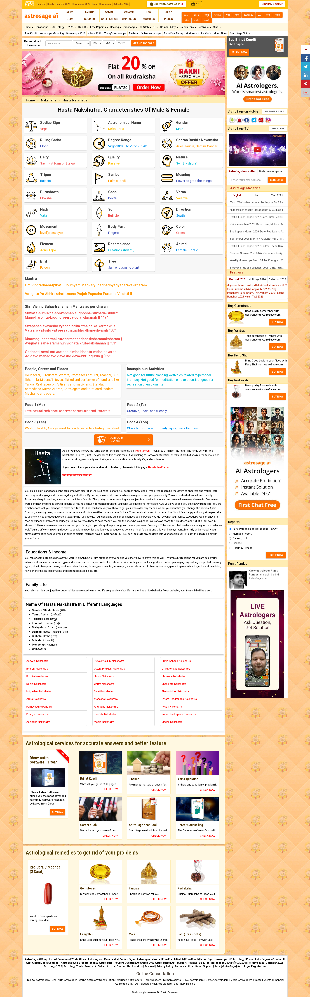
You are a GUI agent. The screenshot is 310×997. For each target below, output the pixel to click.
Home (27, 27)
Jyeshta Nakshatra (105, 714)
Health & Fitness (242, 547)
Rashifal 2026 (63, 4)
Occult (82, 27)
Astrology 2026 (53, 966)
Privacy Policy (164, 966)
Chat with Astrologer (167, 4)
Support (208, 966)
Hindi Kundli (192, 33)
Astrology (58, 27)
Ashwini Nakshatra (37, 661)
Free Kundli (31, 33)
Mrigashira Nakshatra (38, 691)
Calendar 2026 (120, 4)
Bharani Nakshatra (37, 668)
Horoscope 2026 (81, 4)
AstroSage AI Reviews (184, 962)
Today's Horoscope (115, 33)
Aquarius (149, 19)
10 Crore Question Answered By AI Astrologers (142, 962)
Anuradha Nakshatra (106, 706)
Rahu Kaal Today (173, 33)
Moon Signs (220, 33)
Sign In (266, 4)
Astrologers (95, 959)
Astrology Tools (73, 966)
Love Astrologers (193, 980)
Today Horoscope (101, 4)
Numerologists (172, 980)
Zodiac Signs (127, 959)
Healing (114, 27)
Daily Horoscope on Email (273, 171)
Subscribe (278, 128)
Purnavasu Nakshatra (39, 706)
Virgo (168, 12)
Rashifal (41, 4)
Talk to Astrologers (38, 980)
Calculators (187, 27)
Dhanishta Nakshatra (174, 684)
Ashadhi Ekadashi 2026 (273, 285)
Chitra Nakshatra (104, 684)
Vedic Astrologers (241, 980)
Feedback (90, 966)
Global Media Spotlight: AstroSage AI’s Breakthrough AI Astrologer (72, 962)
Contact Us (123, 966)
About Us (137, 966)
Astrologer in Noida (149, 959)
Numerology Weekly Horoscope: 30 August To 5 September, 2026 (259, 209)
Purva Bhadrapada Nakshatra (179, 714)
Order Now (276, 555)
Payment (149, 966)
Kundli (50, 4)
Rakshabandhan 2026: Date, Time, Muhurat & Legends (259, 224)
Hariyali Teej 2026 (261, 289)
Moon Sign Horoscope (213, 959)
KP (155, 27)
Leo (148, 12)
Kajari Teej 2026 (254, 296)
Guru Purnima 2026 (238, 289)
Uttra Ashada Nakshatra (176, 668)
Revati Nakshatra (172, 706)
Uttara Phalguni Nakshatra (109, 668)
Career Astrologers (217, 980)
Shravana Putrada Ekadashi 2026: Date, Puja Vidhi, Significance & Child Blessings (259, 267)
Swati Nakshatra (104, 691)
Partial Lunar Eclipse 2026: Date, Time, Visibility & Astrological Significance (259, 217)
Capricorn (129, 19)
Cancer (129, 12)
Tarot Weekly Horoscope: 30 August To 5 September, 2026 (259, 202)
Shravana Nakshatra (173, 676)
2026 (71, 27)
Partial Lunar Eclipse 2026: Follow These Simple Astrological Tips (259, 246)
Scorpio (89, 19)
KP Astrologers (140, 983)
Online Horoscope (151, 33)
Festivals (203, 27)
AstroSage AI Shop (240, 33)
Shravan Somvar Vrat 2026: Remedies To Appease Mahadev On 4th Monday (259, 253)
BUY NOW (57, 812)
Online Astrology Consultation (97, 980)
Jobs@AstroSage (225, 966)
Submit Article (106, 966)
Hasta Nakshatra (75, 100)
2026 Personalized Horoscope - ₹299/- (256, 528)
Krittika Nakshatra (37, 676)
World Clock (78, 959)
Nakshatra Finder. (159, 467)
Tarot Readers (153, 980)
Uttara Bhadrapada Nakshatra (179, 699)
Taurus (89, 12)
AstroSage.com (170, 992)
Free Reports (98, 27)
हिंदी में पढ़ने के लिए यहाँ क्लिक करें (76, 475)
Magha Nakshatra (172, 722)
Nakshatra (48, 100)
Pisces (168, 19)
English (237, 195)
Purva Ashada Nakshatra (176, 661)
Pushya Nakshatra (37, 714)
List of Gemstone (59, 959)
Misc (216, 27)
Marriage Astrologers (130, 980)
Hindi (257, 195)
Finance (237, 543)
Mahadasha (111, 959)
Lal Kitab (206, 33)
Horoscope (42, 27)
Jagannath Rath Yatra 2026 (243, 285)
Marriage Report (242, 533)
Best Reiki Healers (184, 983)
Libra (70, 19)
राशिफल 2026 (94, 33)
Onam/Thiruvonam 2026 (261, 292)
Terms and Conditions (188, 966)
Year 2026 (277, 195)
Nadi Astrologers (162, 983)
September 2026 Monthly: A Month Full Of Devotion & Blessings (259, 238)
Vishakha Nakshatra (106, 699)
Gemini (109, 12)
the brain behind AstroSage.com (264, 574)
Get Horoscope (143, 43)
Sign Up (278, 4)
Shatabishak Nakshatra (175, 691)
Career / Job (240, 538)
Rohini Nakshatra (36, 684)
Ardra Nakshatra (36, 699)
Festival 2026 (237, 279)
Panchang (129, 27)
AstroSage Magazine (245, 188)
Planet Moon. (143, 450)
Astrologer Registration (251, 966)
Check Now (110, 789)
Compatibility (168, 27)
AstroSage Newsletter (242, 171)
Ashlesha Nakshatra (38, 722)
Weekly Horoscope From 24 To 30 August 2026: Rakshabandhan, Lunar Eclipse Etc (259, 260)
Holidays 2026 (257, 279)
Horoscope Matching (52, 33)
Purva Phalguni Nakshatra (109, 661)
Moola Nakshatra (104, 722)
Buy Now (241, 51)
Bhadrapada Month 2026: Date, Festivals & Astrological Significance (259, 231)
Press (249, 959)
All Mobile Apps (274, 111)
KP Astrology (237, 959)
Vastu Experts (262, 980)
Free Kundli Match (173, 959)
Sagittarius (109, 19)
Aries (69, 12)
